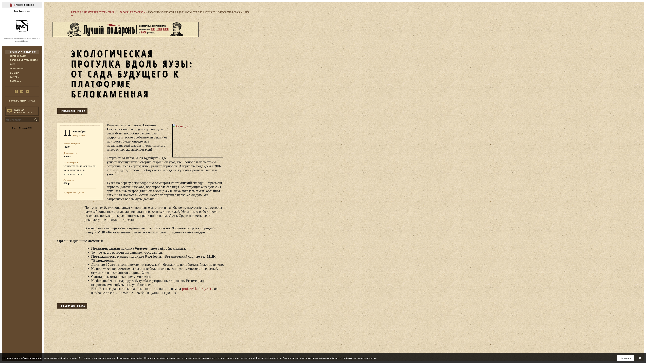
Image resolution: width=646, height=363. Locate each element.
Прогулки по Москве (130, 12)
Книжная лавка (18, 55)
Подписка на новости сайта (23, 111)
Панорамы (15, 81)
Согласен (625, 358)
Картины (14, 76)
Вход (16, 11)
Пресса (23, 101)
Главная (76, 12)
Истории (14, 72)
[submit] (36, 119)
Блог (12, 64)
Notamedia (23, 128)
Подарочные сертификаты (24, 60)
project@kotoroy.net (196, 288)
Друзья (31, 101)
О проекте (13, 101)
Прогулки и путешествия (23, 51)
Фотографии (17, 68)
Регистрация (24, 11)
